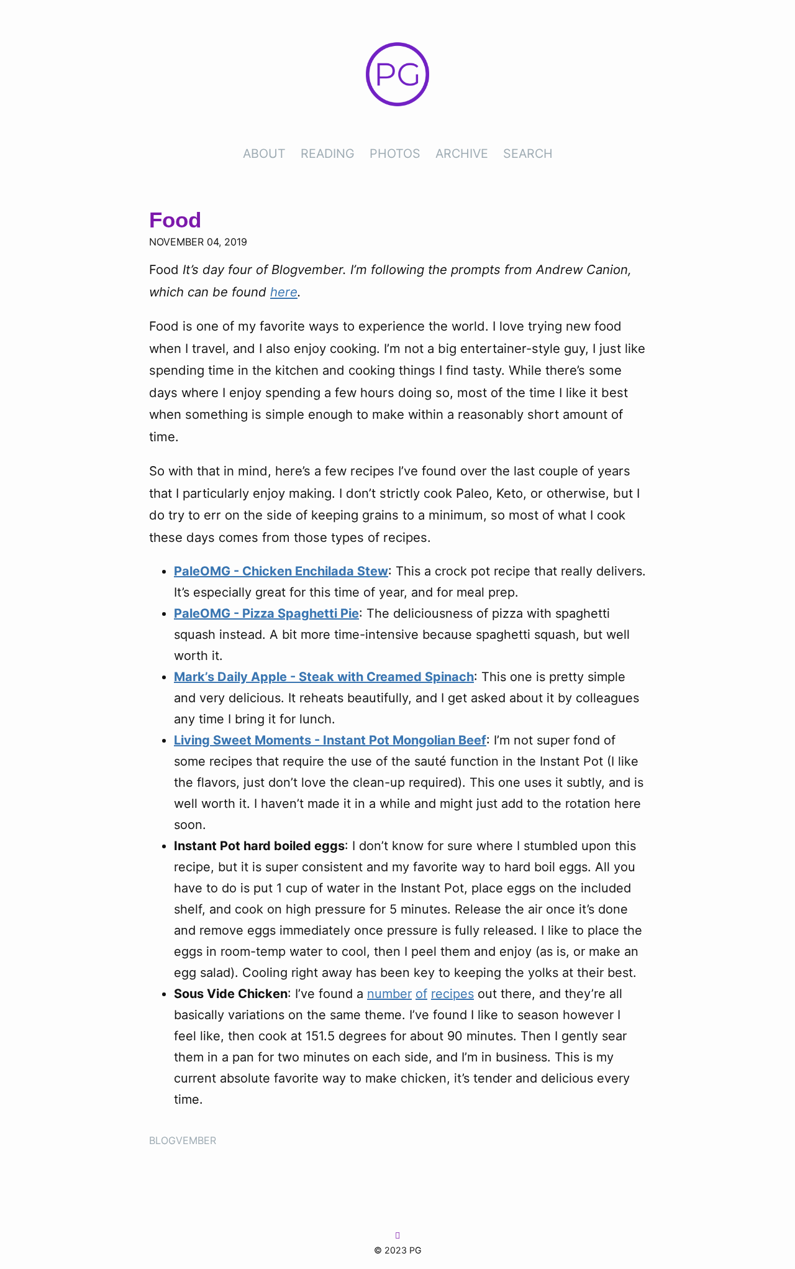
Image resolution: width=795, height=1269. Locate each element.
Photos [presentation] (395, 153)
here (284, 292)
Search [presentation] (528, 153)
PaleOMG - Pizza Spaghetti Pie (266, 613)
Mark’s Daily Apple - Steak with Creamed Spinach (324, 676)
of (421, 993)
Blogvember (182, 1140)
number (389, 993)
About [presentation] (264, 153)
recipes (452, 993)
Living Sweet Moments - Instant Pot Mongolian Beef (330, 740)
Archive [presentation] (461, 153)
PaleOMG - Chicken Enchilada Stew (281, 571)
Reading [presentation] (328, 153)
